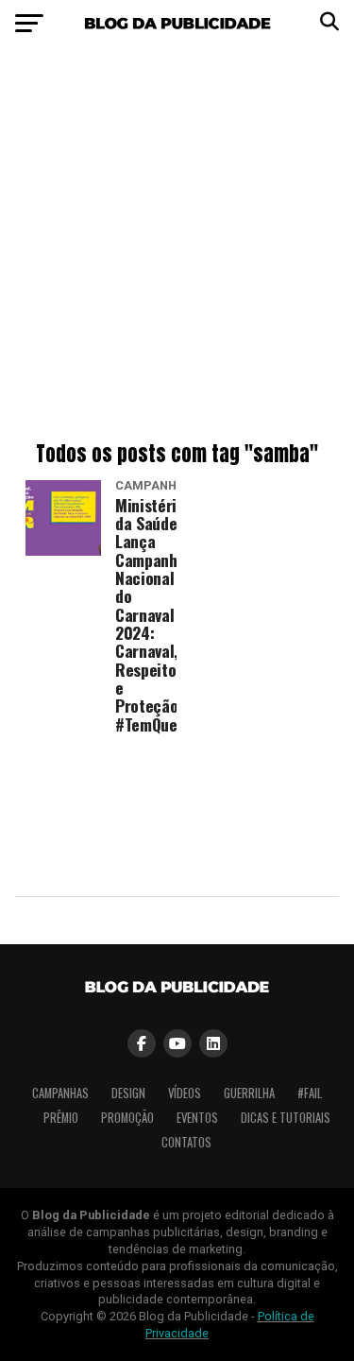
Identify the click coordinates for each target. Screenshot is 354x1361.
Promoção (127, 1118)
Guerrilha (249, 1093)
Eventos (197, 1118)
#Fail (309, 1093)
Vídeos (184, 1093)
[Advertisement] (177, 248)
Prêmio (60, 1118)
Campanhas (60, 1093)
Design (128, 1093)
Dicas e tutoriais (285, 1118)
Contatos (186, 1142)
